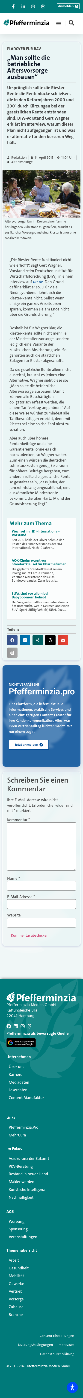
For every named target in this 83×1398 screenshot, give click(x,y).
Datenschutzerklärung (57, 1354)
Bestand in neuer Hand (28, 1173)
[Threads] (29, 1026)
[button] (59, 23)
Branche (16, 1314)
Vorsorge (16, 1299)
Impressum (66, 1344)
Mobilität (16, 1275)
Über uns (16, 1066)
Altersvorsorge (22, 162)
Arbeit (14, 1260)
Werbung (16, 1221)
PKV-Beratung (21, 1166)
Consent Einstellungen (57, 1335)
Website (14, 915)
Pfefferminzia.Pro (23, 1127)
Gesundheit (19, 1268)
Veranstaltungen (23, 1236)
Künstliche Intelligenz (27, 1189)
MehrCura (17, 1135)
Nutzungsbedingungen (35, 1344)
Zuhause (16, 1306)
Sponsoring (18, 1229)
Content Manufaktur (26, 1097)
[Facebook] (8, 1026)
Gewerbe (16, 1283)
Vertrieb (15, 1291)
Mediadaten (19, 1082)
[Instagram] (22, 1026)
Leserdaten (18, 1089)
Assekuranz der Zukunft (29, 1158)
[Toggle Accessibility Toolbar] (72, 1387)
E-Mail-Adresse (21, 897)
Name (13, 878)
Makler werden (21, 1181)
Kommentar (18, 820)
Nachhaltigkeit (21, 1197)
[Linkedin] (15, 1026)
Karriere (15, 1074)
